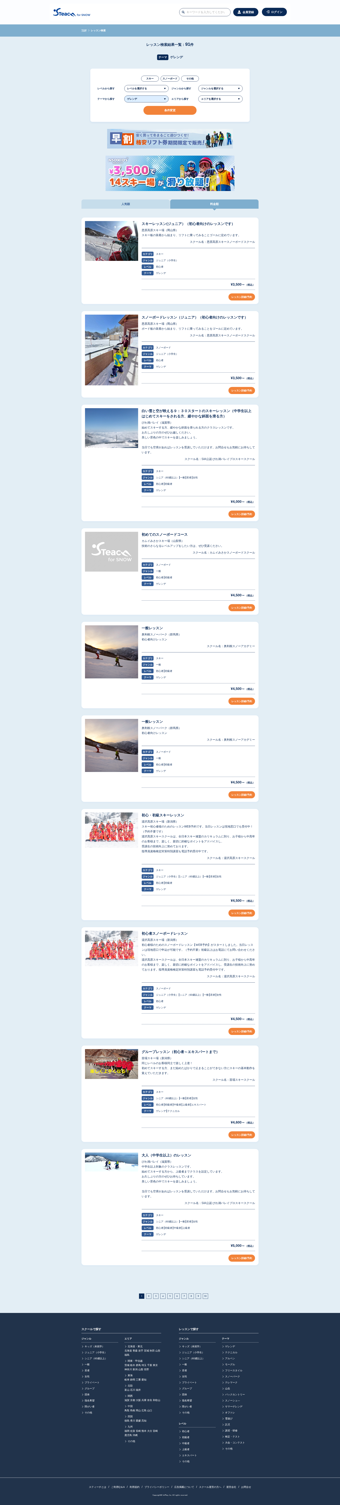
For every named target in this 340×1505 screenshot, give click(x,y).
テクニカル (231, 1352)
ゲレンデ (230, 1346)
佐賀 (132, 1430)
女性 (87, 1376)
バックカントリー (235, 1394)
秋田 (152, 1350)
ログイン (276, 11)
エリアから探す (180, 98)
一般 (87, 1364)
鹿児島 (128, 1435)
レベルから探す (106, 88)
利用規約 (135, 1487)
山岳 (227, 1388)
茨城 (126, 1365)
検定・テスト (232, 1436)
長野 (146, 1369)
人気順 (125, 204)
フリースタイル (233, 1370)
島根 (132, 1410)
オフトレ (230, 1412)
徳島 (126, 1420)
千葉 (149, 1365)
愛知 (143, 1379)
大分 (149, 1430)
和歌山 (156, 1400)
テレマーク (231, 1382)
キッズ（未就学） (94, 1346)
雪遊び (229, 1418)
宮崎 (155, 1430)
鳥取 (126, 1410)
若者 (87, 1370)
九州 (130, 1426)
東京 (155, 1365)
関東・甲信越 (135, 1360)
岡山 (138, 1410)
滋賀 (126, 1400)
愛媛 (138, 1420)
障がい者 (90, 1406)
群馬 (138, 1365)
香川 (132, 1420)
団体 (87, 1394)
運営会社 (231, 1487)
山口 (149, 1410)
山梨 (140, 1369)
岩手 (140, 1350)
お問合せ (246, 1487)
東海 (130, 1375)
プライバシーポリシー (156, 1487)
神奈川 (128, 1369)
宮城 (146, 1350)
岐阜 (126, 1379)
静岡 (132, 1379)
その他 (190, 78)
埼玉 (143, 1365)
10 (205, 1296)
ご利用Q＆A (118, 1487)
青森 (135, 1350)
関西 (130, 1395)
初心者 (185, 1431)
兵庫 (143, 1400)
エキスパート (189, 1455)
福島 (126, 1354)
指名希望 (90, 1400)
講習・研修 (231, 1430)
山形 (157, 1350)
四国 (130, 1416)
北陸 (130, 1385)
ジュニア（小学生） (96, 1352)
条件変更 (170, 110)
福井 (138, 1389)
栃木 (132, 1365)
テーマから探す (106, 98)
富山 (126, 1389)
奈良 (149, 1400)
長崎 (138, 1430)
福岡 (126, 1430)
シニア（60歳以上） (96, 1358)
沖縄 (135, 1435)
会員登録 (248, 12)
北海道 (128, 1350)
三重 (138, 1379)
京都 (132, 1400)
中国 (130, 1406)
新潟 (135, 1369)
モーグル (230, 1364)
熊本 (143, 1430)
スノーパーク (232, 1376)
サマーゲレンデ (233, 1406)
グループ (90, 1388)
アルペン (230, 1358)
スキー (150, 78)
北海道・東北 (135, 1346)
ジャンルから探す (181, 88)
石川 (132, 1389)
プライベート (92, 1382)
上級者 (185, 1449)
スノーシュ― (232, 1400)
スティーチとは (97, 1487)
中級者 (185, 1443)
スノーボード (170, 78)
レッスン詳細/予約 (241, 297)
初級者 (185, 1437)
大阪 (138, 1400)
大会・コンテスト (235, 1442)
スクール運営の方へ (210, 1487)
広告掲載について (184, 1487)
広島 (143, 1410)
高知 (143, 1420)
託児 (227, 1424)
